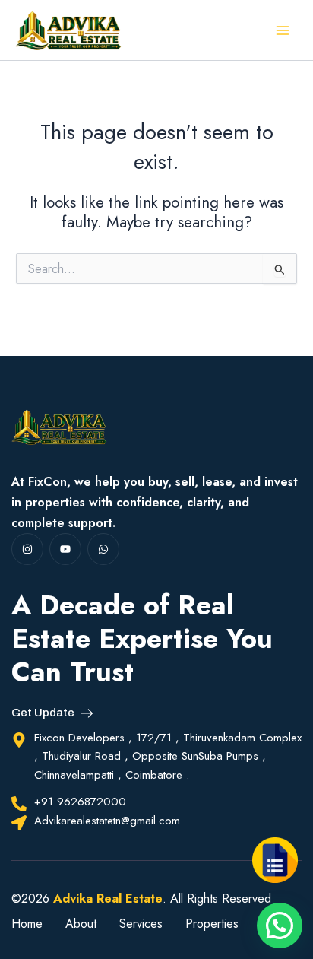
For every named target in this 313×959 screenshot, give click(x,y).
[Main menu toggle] (283, 30)
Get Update (42, 713)
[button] (279, 925)
